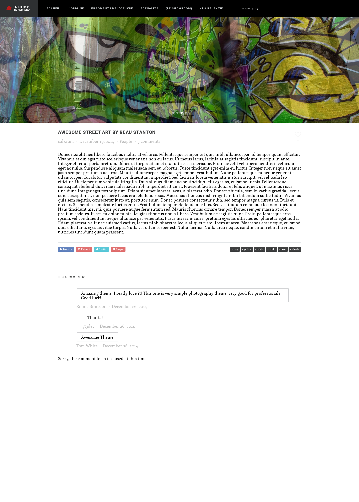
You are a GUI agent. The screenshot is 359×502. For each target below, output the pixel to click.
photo (272, 248)
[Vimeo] (335, 8)
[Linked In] (350, 8)
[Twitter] (283, 8)
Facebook (67, 249)
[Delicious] (343, 8)
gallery (247, 248)
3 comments (149, 141)
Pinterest (85, 249)
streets (295, 248)
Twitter (102, 249)
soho (284, 248)
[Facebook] (268, 8)
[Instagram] (290, 8)
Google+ (119, 249)
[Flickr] (305, 8)
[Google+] (328, 8)
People (126, 141)
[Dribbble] (320, 8)
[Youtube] (313, 8)
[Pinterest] (275, 8)
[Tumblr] (298, 8)
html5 (260, 248)
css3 (236, 248)
